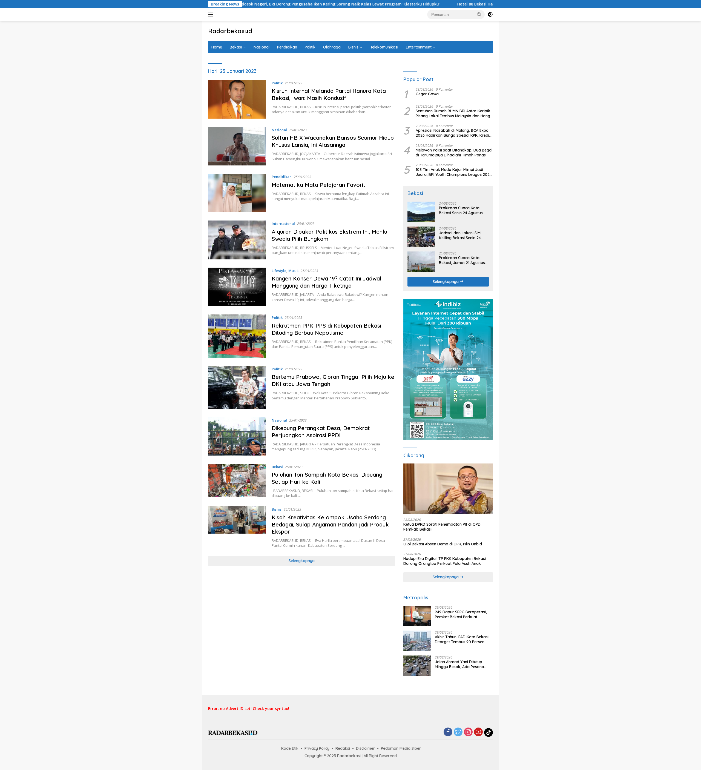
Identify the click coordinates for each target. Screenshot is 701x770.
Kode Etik (289, 748)
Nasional (261, 47)
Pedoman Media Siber (401, 748)
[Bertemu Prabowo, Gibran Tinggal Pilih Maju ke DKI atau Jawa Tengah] (237, 387)
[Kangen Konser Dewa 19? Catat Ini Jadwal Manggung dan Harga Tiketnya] (237, 287)
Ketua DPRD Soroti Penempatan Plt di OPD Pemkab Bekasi (442, 527)
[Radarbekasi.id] (232, 732)
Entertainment (419, 47)
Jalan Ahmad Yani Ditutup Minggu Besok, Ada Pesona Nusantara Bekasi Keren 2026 (462, 664)
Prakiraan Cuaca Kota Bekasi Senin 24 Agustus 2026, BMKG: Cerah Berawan (461, 210)
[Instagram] (468, 732)
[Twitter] (458, 732)
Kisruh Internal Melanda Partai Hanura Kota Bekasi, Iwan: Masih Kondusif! (329, 94)
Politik (310, 47)
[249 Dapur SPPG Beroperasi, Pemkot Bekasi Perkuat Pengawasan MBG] (417, 616)
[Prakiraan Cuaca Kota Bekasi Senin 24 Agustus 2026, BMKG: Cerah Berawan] (421, 212)
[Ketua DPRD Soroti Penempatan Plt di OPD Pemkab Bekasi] (448, 488)
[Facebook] (448, 732)
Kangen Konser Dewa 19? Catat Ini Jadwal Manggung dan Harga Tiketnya (326, 282)
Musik (293, 270)
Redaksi (342, 748)
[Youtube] (478, 732)
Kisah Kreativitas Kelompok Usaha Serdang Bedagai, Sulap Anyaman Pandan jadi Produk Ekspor (330, 524)
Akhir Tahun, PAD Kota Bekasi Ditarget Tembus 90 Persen (462, 639)
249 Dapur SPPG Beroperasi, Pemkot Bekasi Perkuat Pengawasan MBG (461, 614)
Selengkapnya (302, 560)
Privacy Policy (316, 748)
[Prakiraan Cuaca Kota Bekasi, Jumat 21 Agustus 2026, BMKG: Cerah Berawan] (421, 261)
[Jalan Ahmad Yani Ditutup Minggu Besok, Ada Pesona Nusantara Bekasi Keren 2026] (417, 665)
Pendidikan (287, 47)
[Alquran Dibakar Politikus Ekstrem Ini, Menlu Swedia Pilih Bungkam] (237, 240)
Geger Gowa (427, 93)
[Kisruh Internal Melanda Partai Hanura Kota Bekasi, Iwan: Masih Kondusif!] (237, 99)
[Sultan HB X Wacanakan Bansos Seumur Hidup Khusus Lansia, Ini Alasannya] (237, 146)
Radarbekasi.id (230, 31)
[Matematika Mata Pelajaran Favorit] (237, 193)
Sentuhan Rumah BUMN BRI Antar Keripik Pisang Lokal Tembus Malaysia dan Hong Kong (453, 113)
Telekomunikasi (384, 47)
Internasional (283, 223)
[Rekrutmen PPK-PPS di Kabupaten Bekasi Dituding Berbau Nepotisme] (237, 336)
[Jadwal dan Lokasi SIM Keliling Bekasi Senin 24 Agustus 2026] (421, 237)
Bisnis (353, 47)
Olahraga (332, 47)
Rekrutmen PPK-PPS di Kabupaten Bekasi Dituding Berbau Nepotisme (326, 329)
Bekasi (236, 47)
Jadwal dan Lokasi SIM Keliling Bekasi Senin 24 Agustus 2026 (460, 235)
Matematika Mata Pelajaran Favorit (318, 184)
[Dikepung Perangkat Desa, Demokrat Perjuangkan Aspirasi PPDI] (237, 436)
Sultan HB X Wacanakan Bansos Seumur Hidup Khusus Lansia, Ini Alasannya (333, 141)
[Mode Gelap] (490, 14)
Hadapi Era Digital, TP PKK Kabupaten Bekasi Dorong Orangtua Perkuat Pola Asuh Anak (444, 561)
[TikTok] (488, 732)
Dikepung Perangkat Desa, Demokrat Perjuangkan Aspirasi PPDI (321, 432)
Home (216, 47)
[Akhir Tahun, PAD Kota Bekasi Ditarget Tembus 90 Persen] (417, 641)
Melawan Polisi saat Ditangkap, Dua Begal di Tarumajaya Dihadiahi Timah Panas (454, 153)
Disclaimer (365, 748)
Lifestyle (279, 270)
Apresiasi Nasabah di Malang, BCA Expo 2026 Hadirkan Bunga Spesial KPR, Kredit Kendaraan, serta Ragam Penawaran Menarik (453, 133)
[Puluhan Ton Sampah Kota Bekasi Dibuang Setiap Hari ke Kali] (237, 481)
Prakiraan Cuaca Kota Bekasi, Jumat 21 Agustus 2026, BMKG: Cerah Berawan (462, 260)
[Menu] (212, 14)
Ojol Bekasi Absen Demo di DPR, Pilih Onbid (442, 544)
